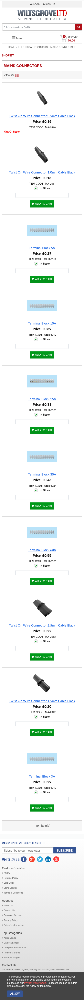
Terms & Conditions (13, 892)
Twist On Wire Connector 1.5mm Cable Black (42, 701)
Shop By (8, 55)
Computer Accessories (15, 947)
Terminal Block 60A (42, 550)
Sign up (50, 4)
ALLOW (15, 993)
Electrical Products (33, 47)
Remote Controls (12, 952)
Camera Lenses (12, 942)
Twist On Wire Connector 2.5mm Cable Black (42, 625)
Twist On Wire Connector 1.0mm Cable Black (42, 172)
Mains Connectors (23, 65)
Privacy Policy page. (35, 982)
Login (36, 4)
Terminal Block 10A (42, 323)
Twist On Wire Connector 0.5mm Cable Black (42, 116)
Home (11, 47)
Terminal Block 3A (42, 776)
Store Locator (10, 887)
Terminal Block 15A (42, 399)
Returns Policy (11, 877)
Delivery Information (13, 925)
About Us (8, 905)
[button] (42, 22)
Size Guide (9, 882)
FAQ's (7, 872)
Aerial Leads (10, 937)
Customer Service (13, 915)
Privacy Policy (11, 920)
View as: (9, 75)
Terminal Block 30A (42, 474)
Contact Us (9, 910)
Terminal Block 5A (42, 248)
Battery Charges (12, 957)
